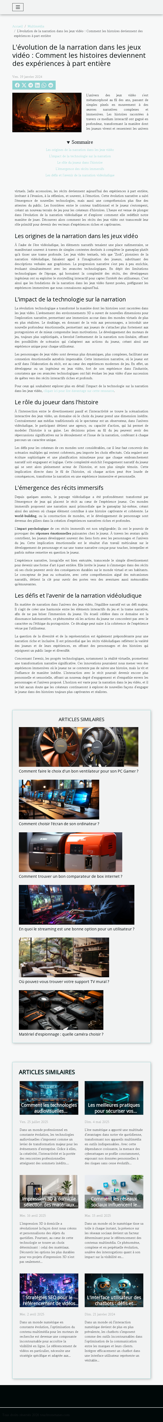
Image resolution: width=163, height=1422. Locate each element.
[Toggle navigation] (17, 7)
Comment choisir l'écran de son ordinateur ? (59, 823)
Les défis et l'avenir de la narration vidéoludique (80, 175)
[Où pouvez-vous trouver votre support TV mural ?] (64, 957)
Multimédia (36, 26)
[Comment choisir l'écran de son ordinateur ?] (59, 799)
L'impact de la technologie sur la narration (80, 156)
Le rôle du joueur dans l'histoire (80, 162)
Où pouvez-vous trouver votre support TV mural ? (64, 981)
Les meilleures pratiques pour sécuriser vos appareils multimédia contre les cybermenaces (114, 1114)
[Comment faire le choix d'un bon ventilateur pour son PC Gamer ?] (78, 746)
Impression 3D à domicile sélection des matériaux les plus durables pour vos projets (49, 1207)
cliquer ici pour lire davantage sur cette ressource (79, 390)
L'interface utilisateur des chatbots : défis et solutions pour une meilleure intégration (114, 1306)
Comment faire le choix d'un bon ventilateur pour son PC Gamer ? (78, 771)
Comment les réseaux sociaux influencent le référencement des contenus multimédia (114, 1207)
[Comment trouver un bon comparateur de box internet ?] (70, 851)
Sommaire (82, 142)
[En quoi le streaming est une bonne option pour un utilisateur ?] (76, 904)
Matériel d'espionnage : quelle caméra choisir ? (61, 1034)
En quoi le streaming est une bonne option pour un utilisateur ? (76, 929)
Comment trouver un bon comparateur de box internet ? (70, 876)
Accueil (17, 26)
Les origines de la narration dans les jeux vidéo (80, 149)
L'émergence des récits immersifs (80, 168)
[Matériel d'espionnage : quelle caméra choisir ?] (61, 1009)
